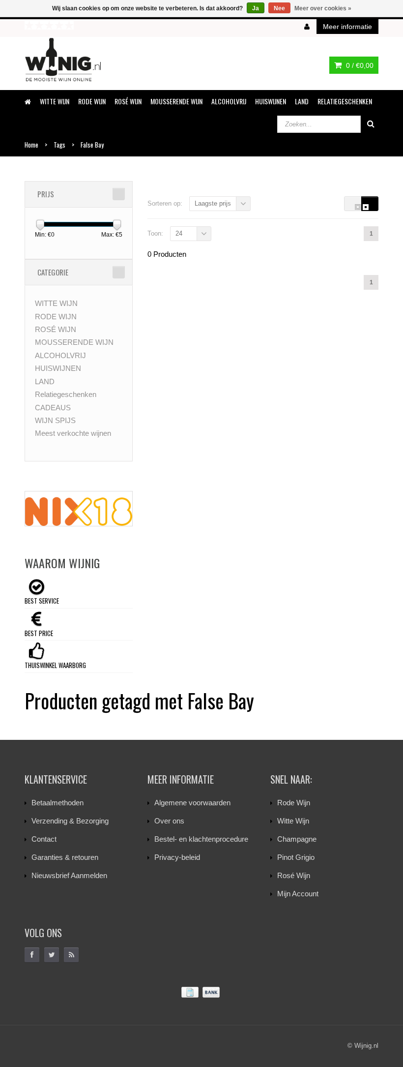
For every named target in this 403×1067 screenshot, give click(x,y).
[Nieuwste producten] (71, 954)
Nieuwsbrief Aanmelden (69, 875)
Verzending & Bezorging (70, 821)
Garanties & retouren (64, 857)
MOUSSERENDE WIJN (176, 101)
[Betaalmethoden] (201, 992)
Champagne (297, 839)
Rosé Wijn (293, 875)
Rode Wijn (293, 802)
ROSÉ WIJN (128, 101)
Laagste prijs (213, 203)
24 (178, 233)
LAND (302, 101)
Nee (279, 8)
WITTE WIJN (54, 101)
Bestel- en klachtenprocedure (201, 839)
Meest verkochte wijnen (73, 433)
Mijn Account (297, 893)
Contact (44, 839)
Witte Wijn (293, 821)
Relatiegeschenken (344, 101)
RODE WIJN (92, 101)
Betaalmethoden (57, 802)
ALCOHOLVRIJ (228, 101)
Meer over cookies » (322, 8)
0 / (359, 65)
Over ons (169, 821)
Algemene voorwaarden (192, 802)
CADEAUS (53, 407)
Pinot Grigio (296, 857)
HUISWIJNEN (270, 101)
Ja (255, 8)
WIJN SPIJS (55, 420)
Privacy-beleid (177, 857)
